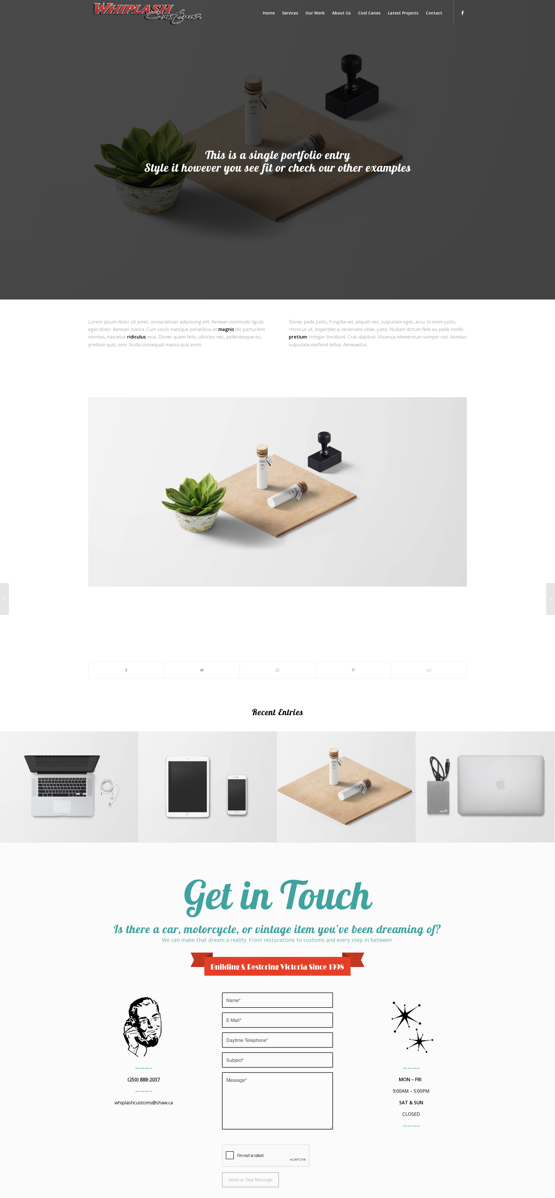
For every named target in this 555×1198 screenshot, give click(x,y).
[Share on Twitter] (202, 670)
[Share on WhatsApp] (277, 670)
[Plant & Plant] (4, 599)
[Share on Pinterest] (353, 670)
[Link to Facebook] (462, 12)
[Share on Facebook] (126, 670)
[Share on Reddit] (429, 670)
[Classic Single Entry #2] (550, 599)
